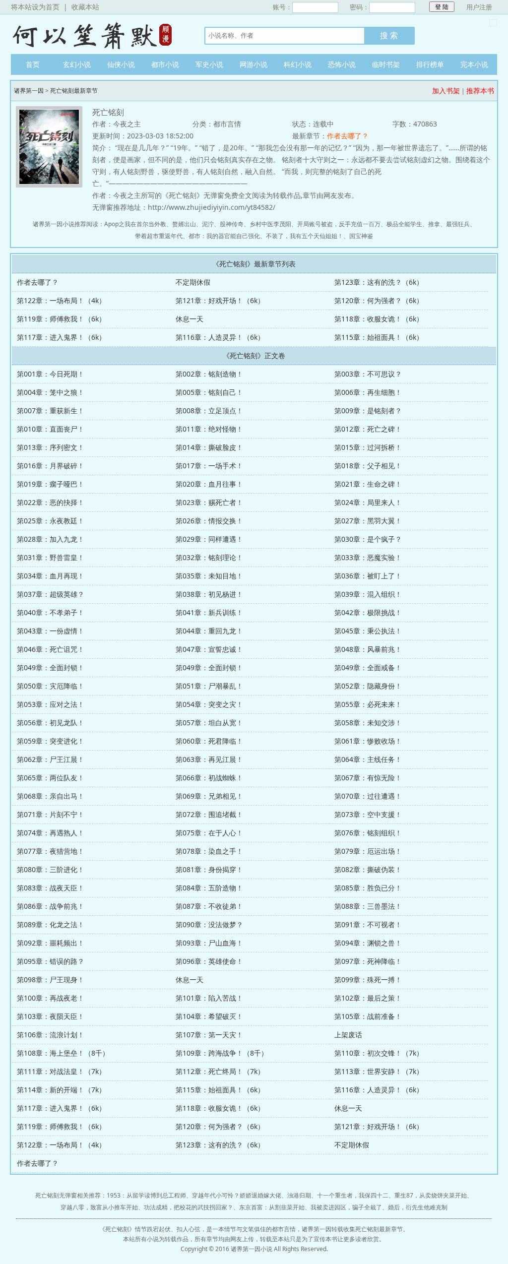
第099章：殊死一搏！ (368, 979)
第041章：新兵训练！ (209, 612)
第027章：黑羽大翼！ (368, 520)
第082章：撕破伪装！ (368, 869)
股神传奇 (232, 224)
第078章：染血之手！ (209, 851)
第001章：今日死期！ (50, 374)
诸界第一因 (98, 34)
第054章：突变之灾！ (209, 704)
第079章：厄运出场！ (368, 851)
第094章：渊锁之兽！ (368, 943)
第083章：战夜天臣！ (50, 887)
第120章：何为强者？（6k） (378, 300)
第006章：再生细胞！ (368, 392)
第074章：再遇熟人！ (50, 832)
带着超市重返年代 (159, 236)
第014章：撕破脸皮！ (209, 447)
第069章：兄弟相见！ (209, 796)
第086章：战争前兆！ (50, 906)
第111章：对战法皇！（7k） (61, 1071)
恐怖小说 (342, 64)
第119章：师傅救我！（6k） (61, 318)
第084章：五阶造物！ (209, 887)
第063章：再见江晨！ (209, 759)
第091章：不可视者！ (368, 924)
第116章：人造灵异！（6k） (220, 337)
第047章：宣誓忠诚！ (209, 649)
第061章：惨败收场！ (368, 741)
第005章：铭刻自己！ (209, 392)
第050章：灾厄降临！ (50, 686)
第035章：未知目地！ (209, 575)
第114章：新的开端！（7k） (61, 1089)
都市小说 (165, 64)
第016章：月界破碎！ (50, 465)
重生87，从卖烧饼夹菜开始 (430, 1195)
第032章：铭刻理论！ (209, 557)
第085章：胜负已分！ (368, 887)
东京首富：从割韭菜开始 (272, 1207)
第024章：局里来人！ (368, 502)
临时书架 (386, 64)
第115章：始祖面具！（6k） (378, 337)
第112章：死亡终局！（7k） (220, 1071)
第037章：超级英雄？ (50, 594)
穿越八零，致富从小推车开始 (99, 1207)
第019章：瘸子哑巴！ (50, 484)
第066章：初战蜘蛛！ (209, 777)
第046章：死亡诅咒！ (50, 649)
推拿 (434, 224)
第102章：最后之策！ (368, 998)
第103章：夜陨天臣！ (50, 1016)
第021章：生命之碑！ (368, 484)
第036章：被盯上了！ (368, 575)
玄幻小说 (77, 64)
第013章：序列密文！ (50, 447)
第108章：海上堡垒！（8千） (63, 1053)
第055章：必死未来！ (368, 704)
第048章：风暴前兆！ (368, 649)
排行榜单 (430, 64)
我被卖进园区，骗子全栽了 (346, 1207)
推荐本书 (480, 90)
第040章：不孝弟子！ (50, 612)
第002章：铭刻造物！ (209, 374)
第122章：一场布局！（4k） (61, 300)
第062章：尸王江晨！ (50, 759)
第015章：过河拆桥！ (368, 447)
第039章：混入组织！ (368, 594)
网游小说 (253, 64)
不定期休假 (193, 282)
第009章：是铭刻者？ (368, 410)
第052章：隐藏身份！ (368, 686)
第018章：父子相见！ (368, 465)
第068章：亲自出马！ (50, 796)
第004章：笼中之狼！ (50, 392)
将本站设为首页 (35, 6)
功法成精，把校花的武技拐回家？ (188, 1207)
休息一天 (189, 318)
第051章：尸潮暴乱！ (209, 686)
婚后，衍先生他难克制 (417, 1207)
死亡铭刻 (117, 1229)
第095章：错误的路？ (50, 961)
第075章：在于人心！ (209, 832)
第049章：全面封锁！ (50, 667)
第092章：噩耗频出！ (50, 943)
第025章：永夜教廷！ (50, 520)
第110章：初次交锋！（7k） (378, 1053)
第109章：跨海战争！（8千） (222, 1053)
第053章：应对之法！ (50, 704)
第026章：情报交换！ (209, 520)
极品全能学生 (404, 224)
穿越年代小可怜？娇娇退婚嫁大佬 (236, 1195)
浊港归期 (299, 1195)
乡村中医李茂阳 (270, 224)
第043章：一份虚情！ (50, 630)
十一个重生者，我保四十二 (352, 1195)
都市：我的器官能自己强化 (224, 236)
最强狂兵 (458, 224)
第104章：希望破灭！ (209, 1016)
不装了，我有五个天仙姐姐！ (304, 236)
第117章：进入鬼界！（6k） (61, 337)
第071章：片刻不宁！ (50, 814)
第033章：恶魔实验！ (368, 557)
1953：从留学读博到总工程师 (146, 1195)
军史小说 (209, 64)
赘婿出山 (184, 224)
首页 (33, 64)
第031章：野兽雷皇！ (50, 557)
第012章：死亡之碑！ (368, 429)
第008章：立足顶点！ (209, 410)
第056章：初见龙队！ (50, 722)
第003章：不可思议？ (368, 374)
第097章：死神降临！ (368, 961)
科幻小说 (298, 64)
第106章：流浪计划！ (50, 1034)
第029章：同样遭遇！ (209, 539)
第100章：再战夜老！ (50, 998)
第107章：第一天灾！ (209, 1034)
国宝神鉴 (361, 236)
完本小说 (474, 64)
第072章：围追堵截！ (209, 814)
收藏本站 (85, 6)
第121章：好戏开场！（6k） (220, 300)
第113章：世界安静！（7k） (378, 1071)
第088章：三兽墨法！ (368, 906)
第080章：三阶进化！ (50, 869)
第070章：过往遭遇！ (368, 796)
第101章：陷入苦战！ (209, 998)
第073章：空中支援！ (368, 814)
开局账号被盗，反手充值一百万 (339, 224)
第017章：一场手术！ (209, 465)
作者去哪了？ (348, 135)
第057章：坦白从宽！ (209, 722)
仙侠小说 (121, 64)
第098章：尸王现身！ (50, 979)
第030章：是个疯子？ (368, 539)
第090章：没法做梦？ (209, 924)
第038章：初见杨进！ (209, 594)
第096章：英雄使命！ (209, 961)
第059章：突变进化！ (50, 741)
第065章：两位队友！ (50, 777)
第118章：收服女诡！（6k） (378, 318)
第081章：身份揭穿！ (209, 869)
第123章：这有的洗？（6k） (378, 282)
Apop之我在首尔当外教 (135, 224)
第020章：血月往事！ (209, 484)
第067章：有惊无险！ (368, 777)
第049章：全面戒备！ (368, 667)
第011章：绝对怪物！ (209, 429)
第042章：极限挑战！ (368, 612)
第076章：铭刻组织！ (368, 832)
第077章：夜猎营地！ (50, 851)
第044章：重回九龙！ (209, 630)
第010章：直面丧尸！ (50, 429)
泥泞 (208, 224)
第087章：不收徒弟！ (209, 906)
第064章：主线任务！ (368, 759)
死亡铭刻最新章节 (74, 90)
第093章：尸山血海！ (209, 943)
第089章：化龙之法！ (50, 924)
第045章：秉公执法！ (368, 630)
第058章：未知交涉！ (368, 722)
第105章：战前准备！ (368, 1016)
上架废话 (348, 1034)
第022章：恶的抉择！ (50, 502)
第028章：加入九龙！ (50, 539)
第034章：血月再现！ (50, 575)
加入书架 (446, 90)
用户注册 (479, 6)
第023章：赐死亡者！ (209, 502)
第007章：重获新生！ (50, 410)
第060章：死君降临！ (209, 741)
